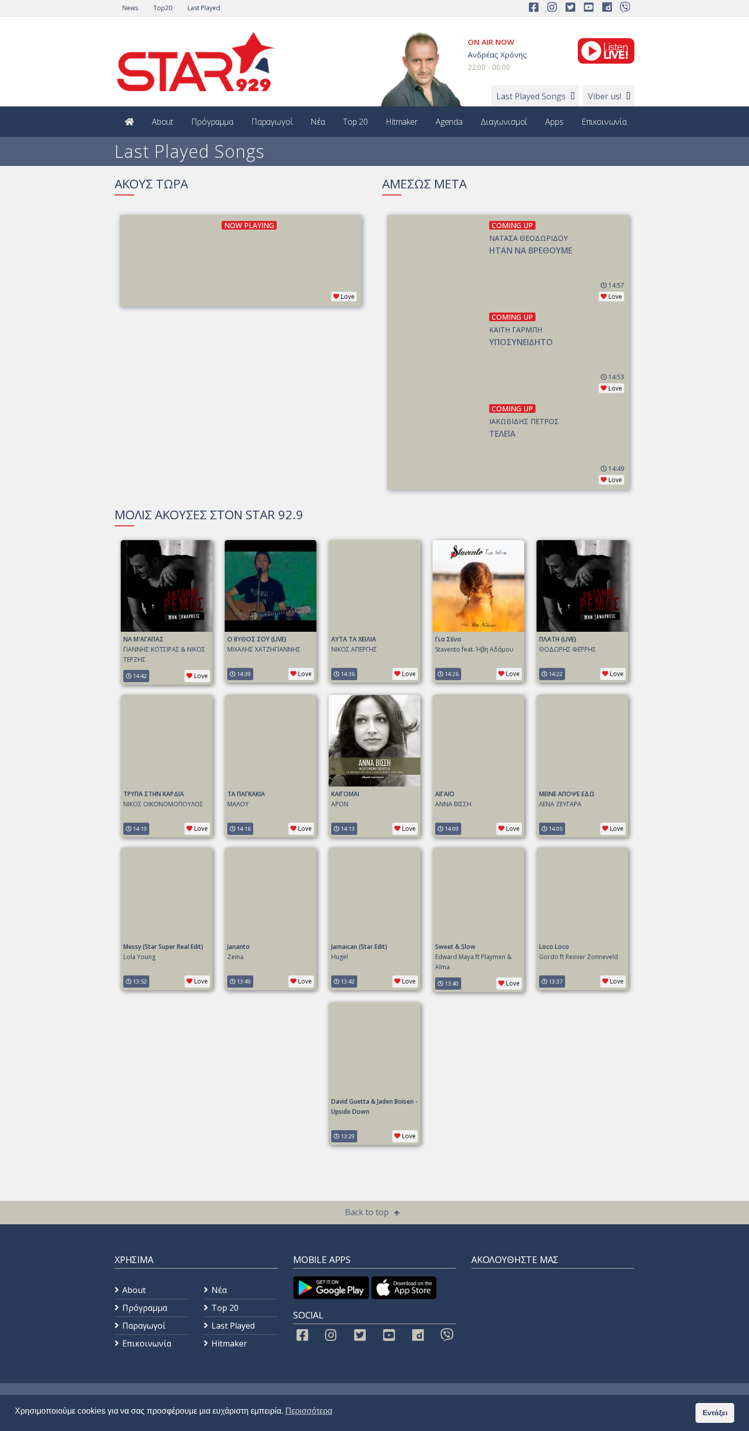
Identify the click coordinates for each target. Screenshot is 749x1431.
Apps (554, 121)
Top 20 (355, 121)
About (162, 121)
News (130, 8)
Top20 (162, 8)
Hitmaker (402, 121)
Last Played (204, 8)
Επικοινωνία (604, 121)
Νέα (317, 121)
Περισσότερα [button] (308, 1411)
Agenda (449, 121)
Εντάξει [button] (715, 1413)
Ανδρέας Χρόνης (497, 54)
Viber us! (604, 96)
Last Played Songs (531, 96)
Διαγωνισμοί (503, 121)
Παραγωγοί (272, 121)
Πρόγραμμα (212, 121)
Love (348, 296)
